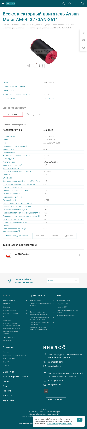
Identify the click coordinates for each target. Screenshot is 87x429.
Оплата (55, 236)
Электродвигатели (9, 300)
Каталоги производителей (15, 376)
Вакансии (6, 365)
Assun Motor (49, 99)
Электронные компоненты (11, 328)
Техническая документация (17, 236)
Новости (7, 391)
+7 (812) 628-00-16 (55, 362)
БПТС (59, 295)
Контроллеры (7, 307)
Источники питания (9, 317)
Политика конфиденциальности (31, 423)
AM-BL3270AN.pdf (22, 254)
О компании (8, 347)
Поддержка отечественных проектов (14, 355)
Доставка (69, 236)
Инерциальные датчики (10, 313)
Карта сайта (8, 400)
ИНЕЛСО (10, 3)
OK (80, 420)
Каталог (7, 295)
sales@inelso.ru (54, 366)
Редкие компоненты (9, 337)
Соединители (7, 320)
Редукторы (6, 304)
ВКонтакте (46, 391)
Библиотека (8, 372)
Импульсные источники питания (40, 309)
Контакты (7, 395)
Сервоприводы (7, 340)
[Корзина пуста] (82, 3)
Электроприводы (35, 300)
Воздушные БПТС (62, 304)
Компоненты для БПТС (64, 300)
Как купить (40, 236)
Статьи (6, 381)
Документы (6, 362)
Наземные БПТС (62, 307)
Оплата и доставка (8, 358)
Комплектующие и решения (66, 315)
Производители (37, 295)
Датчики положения (9, 310)
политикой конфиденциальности (59, 424)
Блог (5, 386)
